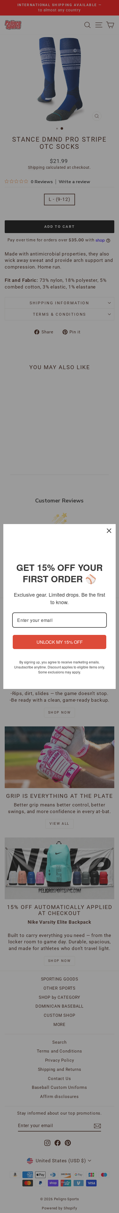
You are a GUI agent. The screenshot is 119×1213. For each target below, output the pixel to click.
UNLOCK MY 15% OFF (60, 642)
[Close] (109, 530)
